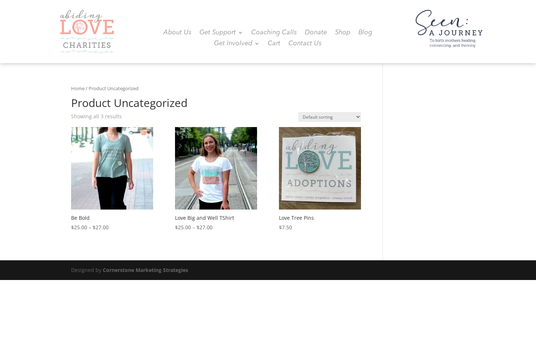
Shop (342, 33)
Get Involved (233, 44)
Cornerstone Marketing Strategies (145, 269)
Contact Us (305, 44)
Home (78, 88)
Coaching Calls (274, 33)
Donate (316, 33)
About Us (177, 33)
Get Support (217, 33)
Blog (365, 33)
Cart (274, 44)
